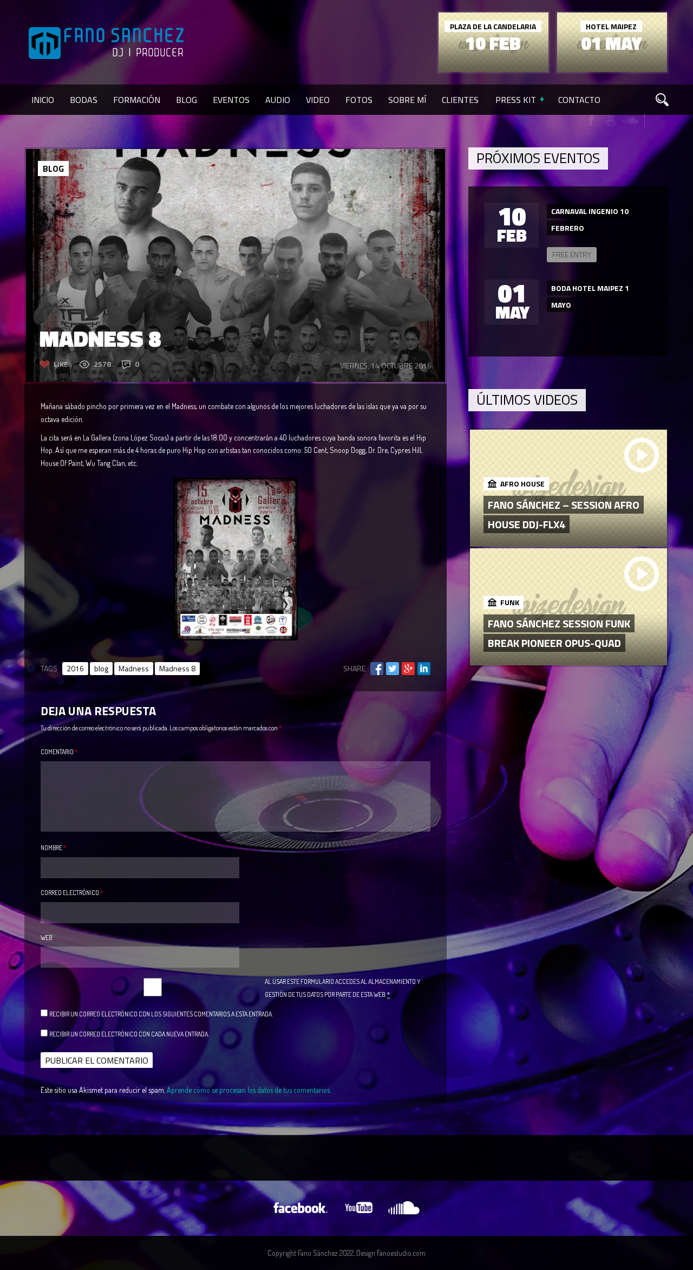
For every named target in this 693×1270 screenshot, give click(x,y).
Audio (277, 99)
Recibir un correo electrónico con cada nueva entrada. (129, 1034)
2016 (75, 668)
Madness (134, 668)
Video (318, 99)
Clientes (460, 99)
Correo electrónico (72, 893)
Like (61, 364)
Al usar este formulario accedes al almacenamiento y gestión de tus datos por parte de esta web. (343, 988)
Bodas (83, 99)
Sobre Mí (407, 99)
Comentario (59, 752)
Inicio (42, 99)
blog (101, 668)
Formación (136, 99)
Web (46, 938)
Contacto (579, 99)
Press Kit (515, 99)
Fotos (358, 99)
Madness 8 (177, 668)
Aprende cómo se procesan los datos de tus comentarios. (249, 1089)
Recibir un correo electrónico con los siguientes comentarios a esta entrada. (161, 1014)
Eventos (231, 99)
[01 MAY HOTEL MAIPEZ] (612, 69)
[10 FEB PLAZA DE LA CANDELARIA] (493, 69)
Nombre (53, 848)
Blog (186, 99)
